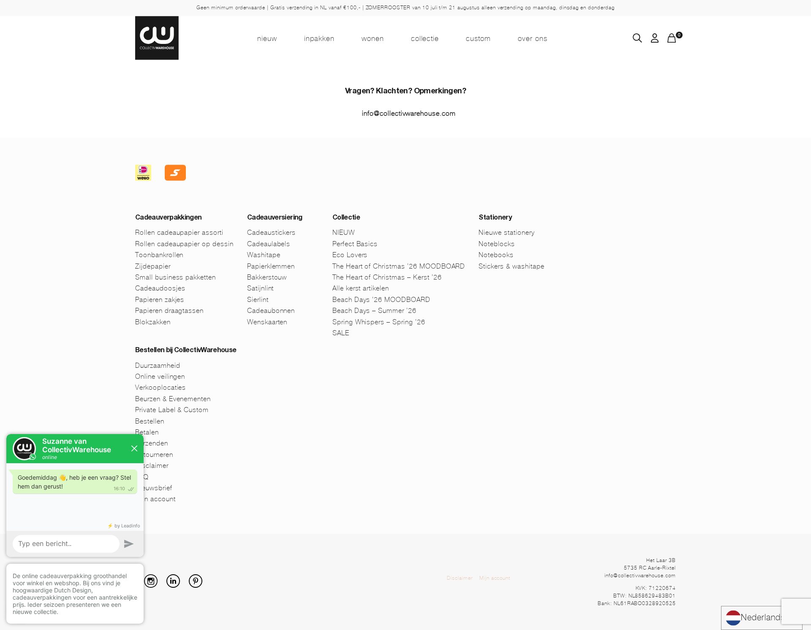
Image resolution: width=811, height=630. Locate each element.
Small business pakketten (175, 277)
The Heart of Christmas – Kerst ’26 (387, 277)
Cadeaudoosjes (160, 288)
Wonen (373, 38)
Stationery (495, 218)
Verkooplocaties (160, 387)
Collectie (425, 38)
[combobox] (762, 618)
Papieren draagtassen (169, 311)
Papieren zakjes (159, 300)
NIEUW (267, 38)
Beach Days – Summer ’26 (374, 311)
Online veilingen (160, 376)
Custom (478, 38)
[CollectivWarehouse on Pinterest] (199, 585)
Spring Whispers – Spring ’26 (378, 322)
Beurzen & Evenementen (173, 399)
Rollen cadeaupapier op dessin (184, 244)
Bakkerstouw (267, 277)
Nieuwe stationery (506, 232)
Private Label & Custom (172, 410)
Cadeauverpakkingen (168, 218)
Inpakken (319, 38)
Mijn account (495, 578)
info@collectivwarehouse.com (409, 113)
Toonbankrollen (159, 255)
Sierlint (258, 300)
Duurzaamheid (157, 365)
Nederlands (763, 617)
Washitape (263, 255)
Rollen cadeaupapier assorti (179, 232)
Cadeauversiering (274, 218)
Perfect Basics (355, 244)
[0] (671, 40)
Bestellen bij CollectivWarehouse (186, 351)
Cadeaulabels (269, 244)
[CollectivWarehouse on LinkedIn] (176, 585)
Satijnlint (260, 288)
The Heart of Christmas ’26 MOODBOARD (398, 266)
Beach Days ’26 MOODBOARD (381, 300)
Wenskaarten (267, 322)
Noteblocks (497, 244)
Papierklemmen (271, 266)
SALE (340, 333)
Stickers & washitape (511, 266)
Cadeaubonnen (271, 311)
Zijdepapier (153, 266)
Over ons (532, 38)
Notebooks (496, 255)
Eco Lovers (350, 255)
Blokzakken (153, 322)
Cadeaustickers (271, 232)
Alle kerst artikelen (360, 288)
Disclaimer (460, 578)
